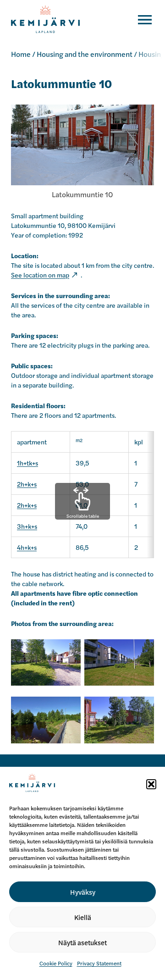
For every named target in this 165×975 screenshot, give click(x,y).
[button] (151, 784)
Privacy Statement (99, 963)
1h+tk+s (27, 462)
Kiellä (82, 917)
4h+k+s (27, 547)
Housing (151, 54)
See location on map (40, 274)
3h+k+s (27, 526)
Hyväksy (82, 892)
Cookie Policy (55, 963)
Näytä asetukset (82, 942)
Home (21, 54)
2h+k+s (27, 483)
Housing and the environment (84, 54)
